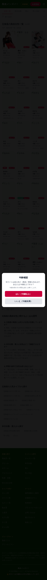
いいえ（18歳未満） (23, 301)
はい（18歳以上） (23, 294)
